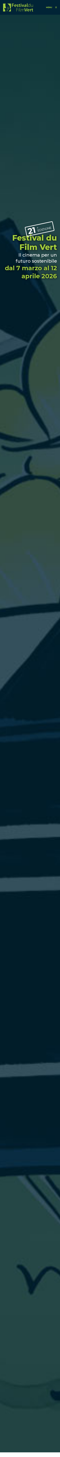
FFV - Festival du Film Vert (18, 7)
